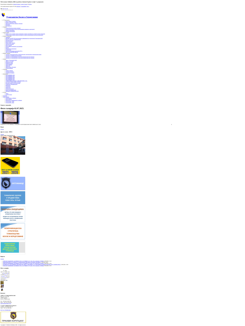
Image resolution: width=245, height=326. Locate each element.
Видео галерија (9, 41)
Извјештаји (8, 85)
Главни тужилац (9, 70)
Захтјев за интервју (10, 44)
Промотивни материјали (11, 48)
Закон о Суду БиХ (9, 61)
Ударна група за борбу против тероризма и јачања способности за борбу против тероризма (25, 33)
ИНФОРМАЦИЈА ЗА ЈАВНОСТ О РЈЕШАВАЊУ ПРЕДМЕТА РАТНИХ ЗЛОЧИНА (22, 262)
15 (2, 276)
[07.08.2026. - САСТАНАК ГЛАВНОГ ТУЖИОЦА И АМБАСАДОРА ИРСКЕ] (2, 290)
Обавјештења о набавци (11, 98)
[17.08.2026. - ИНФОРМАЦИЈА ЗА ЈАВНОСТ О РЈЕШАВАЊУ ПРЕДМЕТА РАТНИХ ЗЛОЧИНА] (2, 283)
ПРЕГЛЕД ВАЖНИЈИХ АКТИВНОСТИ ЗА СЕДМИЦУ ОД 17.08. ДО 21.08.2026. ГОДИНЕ (23, 261)
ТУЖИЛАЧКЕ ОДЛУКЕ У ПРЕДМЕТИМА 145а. (16, 80)
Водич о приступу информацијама (13, 39)
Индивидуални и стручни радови (13, 83)
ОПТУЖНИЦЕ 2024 (10, 77)
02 (3, 273)
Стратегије (8, 86)
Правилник (8, 87)
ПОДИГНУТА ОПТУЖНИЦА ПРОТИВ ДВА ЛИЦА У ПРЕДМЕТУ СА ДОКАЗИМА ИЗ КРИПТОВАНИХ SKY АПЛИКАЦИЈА (32, 264)
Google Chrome (24, 4)
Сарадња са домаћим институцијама (13, 55)
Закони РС (8, 65)
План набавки (9, 99)
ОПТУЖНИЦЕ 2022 (10, 79)
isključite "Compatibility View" (23, 6)
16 (3, 276)
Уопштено (8, 37)
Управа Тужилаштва (10, 30)
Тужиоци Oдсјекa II (10, 72)
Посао (7, 93)
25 (6, 277)
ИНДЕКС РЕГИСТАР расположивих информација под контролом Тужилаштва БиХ (24, 38)
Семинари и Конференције (11, 84)
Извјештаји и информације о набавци (14, 100)
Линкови (5, 95)
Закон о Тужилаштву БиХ (11, 60)
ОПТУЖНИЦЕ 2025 (10, 76)
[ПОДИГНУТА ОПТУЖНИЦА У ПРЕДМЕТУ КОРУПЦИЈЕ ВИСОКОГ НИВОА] (10, 123)
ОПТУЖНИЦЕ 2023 (10, 78)
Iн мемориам (8, 49)
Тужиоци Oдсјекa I (10, 71)
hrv (5, 8)
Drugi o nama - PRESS (10, 43)
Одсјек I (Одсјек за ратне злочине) (13, 28)
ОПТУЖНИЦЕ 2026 (10, 75)
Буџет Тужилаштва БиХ (11, 90)
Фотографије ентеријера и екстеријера (14, 46)
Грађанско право (9, 63)
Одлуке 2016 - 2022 (10, 102)
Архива (2, 129)
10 (5, 274)
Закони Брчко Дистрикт (11, 67)
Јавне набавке (6, 96)
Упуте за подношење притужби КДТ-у (14, 51)
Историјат (8, 24)
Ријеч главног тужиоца (11, 21)
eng (7, 8)
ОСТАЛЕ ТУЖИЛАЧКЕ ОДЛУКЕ (13, 82)
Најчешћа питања (9, 40)
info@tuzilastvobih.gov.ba (6, 303)
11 (6, 274)
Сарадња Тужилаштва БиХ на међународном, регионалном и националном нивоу (23, 54)
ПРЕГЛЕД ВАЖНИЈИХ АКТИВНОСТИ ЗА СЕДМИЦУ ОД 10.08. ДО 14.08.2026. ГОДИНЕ (23, 263)
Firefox (30, 4)
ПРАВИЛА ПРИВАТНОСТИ (12, 91)
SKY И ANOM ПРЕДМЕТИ (12, 52)
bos (3, 8)
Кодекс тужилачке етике (11, 22)
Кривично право (9, 62)
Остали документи (10, 88)
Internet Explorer (16, 4)
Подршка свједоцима (10, 31)
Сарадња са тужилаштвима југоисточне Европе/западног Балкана (20, 56)
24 (5, 277)
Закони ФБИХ (9, 64)
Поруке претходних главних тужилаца (14, 23)
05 (7, 273)
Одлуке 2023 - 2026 (10, 101)
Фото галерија (9, 45)
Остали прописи (9, 68)
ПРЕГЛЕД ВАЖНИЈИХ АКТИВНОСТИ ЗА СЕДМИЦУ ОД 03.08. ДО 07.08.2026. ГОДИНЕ (23, 265)
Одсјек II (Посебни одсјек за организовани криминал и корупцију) (20, 29)
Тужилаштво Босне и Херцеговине (22, 17)
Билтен (7, 47)
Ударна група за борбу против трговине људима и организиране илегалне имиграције (24, 35)
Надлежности (9, 25)
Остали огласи (9, 94)
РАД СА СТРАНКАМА (6, 310)
